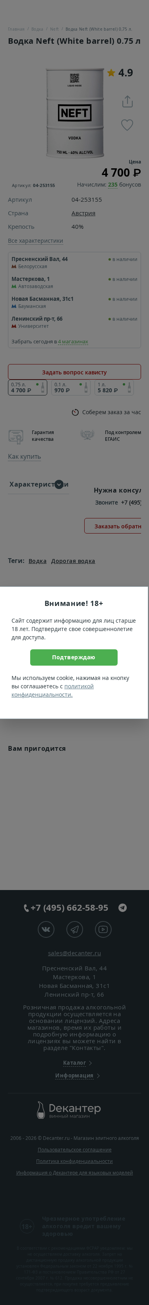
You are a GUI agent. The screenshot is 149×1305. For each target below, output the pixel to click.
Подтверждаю (73, 657)
